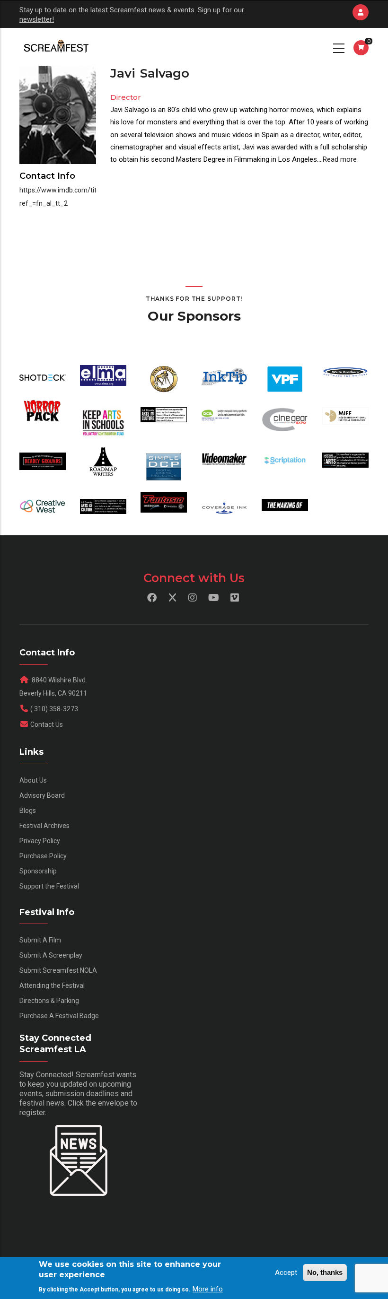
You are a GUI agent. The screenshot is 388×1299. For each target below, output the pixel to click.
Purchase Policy (43, 856)
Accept (286, 1272)
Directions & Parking (49, 1000)
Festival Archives (44, 825)
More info (208, 1289)
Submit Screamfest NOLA (58, 970)
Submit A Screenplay (50, 955)
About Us (33, 780)
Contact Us (46, 724)
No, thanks (325, 1272)
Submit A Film (40, 940)
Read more (340, 159)
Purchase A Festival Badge (59, 1016)
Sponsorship (38, 871)
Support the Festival (49, 886)
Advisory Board (42, 795)
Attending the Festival (52, 985)
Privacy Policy (39, 841)
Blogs (27, 810)
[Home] (55, 47)
